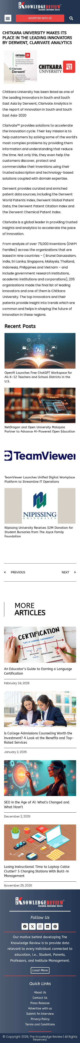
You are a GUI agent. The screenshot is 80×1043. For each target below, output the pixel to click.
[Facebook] (25, 926)
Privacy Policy (40, 1019)
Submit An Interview (40, 1014)
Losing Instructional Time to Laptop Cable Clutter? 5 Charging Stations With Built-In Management (37, 871)
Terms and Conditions (40, 1024)
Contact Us (40, 998)
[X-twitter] (32, 926)
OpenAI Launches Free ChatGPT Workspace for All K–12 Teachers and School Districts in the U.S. (38, 377)
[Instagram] (40, 926)
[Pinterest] (55, 926)
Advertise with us (40, 1008)
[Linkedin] (47, 926)
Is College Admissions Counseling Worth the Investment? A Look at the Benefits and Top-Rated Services (39, 737)
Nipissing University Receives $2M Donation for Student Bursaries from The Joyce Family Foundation (39, 532)
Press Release (40, 1003)
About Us (40, 992)
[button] (8, 18)
